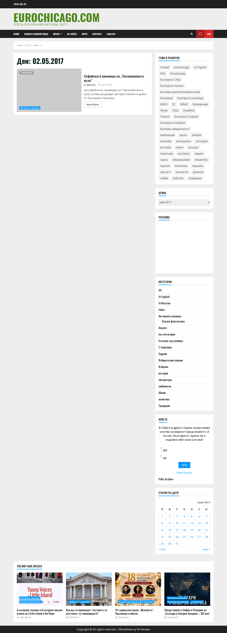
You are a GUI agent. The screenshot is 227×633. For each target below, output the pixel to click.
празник (197, 166)
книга (179, 147)
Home (16, 34)
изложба (165, 141)
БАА (162, 73)
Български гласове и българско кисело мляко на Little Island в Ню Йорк (40, 589)
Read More (93, 104)
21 (206, 530)
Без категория (167, 334)
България (166, 98)
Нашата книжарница (36, 34)
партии (165, 166)
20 (199, 530)
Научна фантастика (173, 321)
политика (181, 166)
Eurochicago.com (56, 17)
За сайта (72, 34)
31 (176, 544)
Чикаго (165, 116)
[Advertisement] (183, 248)
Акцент (163, 328)
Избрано (163, 367)
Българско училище (190, 98)
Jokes (162, 310)
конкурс (193, 147)
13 (199, 523)
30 (169, 544)
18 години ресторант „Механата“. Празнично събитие (138, 589)
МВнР (184, 104)
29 (162, 544)
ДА (165, 450)
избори (196, 135)
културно (184, 153)
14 (206, 523)
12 (191, 523)
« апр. (162, 549)
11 (184, 523)
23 (169, 537)
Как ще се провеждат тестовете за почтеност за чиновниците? (89, 589)
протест (165, 172)
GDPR (84, 34)
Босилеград (177, 73)
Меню (56, 34)
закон (183, 135)
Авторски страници (29, 108)
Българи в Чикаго (172, 86)
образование (181, 159)
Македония (200, 104)
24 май (164, 67)
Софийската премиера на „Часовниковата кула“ (49, 90)
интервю (202, 141)
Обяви (162, 393)
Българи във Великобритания (180, 92)
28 (206, 537)
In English (200, 67)
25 (184, 537)
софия (164, 178)
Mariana (91, 84)
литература (165, 380)
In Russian (164, 303)
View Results (184, 473)
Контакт (97, 34)
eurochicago (181, 67)
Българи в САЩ (170, 79)
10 (176, 523)
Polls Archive (166, 479)
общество (201, 159)
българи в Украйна (172, 123)
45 (160, 290)
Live (209, 34)
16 (169, 530)
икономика (183, 141)
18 (184, 530)
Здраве (163, 354)
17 (176, 530)
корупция (166, 153)
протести (182, 172)
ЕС (173, 104)
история (165, 147)
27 (199, 537)
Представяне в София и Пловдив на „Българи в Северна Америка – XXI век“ (187, 589)
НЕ (164, 458)
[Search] (191, 34)
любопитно (165, 386)
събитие (178, 178)
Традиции (164, 406)
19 (191, 530)
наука (164, 159)
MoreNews (126, 629)
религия (198, 172)
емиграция (167, 135)
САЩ (175, 110)
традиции (194, 178)
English (111, 34)
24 (176, 537)
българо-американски (174, 129)
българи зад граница (171, 341)
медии (199, 153)
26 (191, 537)
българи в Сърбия (186, 116)
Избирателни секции (171, 360)
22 (162, 537)
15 (162, 530)
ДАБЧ (164, 104)
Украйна (188, 110)
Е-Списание (165, 347)
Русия (163, 110)
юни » (206, 549)
